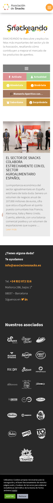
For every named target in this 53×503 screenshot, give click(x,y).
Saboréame (16, 102)
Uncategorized (26, 110)
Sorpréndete (39, 102)
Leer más (11, 229)
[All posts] (26, 68)
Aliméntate (16, 85)
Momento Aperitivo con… (28, 93)
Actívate (16, 76)
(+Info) (14, 490)
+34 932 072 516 (20, 281)
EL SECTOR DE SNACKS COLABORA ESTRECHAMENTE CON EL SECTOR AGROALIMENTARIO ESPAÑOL (25, 168)
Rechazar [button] (22, 496)
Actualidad (40, 76)
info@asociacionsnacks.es (23, 265)
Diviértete (40, 85)
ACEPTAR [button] (10, 496)
